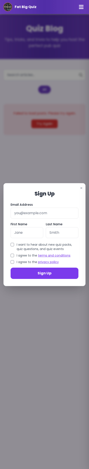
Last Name (54, 224)
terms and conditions (54, 255)
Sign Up (44, 273)
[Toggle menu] (81, 7)
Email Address (22, 204)
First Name (19, 224)
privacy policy (48, 262)
